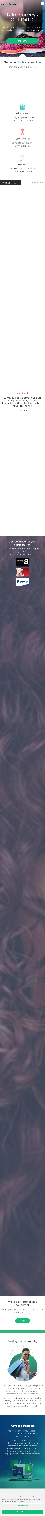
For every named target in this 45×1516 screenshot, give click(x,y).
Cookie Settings (22, 1506)
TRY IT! (23, 1321)
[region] (22, 1502)
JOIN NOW (22, 41)
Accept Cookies (22, 1512)
